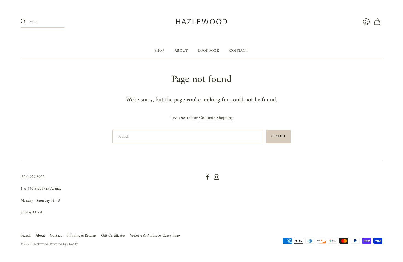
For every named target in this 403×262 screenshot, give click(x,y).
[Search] (23, 21)
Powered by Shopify (64, 244)
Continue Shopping (216, 118)
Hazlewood (40, 244)
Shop (159, 50)
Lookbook (208, 50)
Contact (238, 50)
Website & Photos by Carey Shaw (155, 235)
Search (26, 235)
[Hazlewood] (201, 21)
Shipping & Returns (81, 235)
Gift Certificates (113, 235)
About (181, 50)
